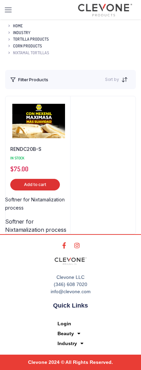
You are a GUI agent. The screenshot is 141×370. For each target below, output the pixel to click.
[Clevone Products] (105, 10)
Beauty (65, 333)
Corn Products (27, 45)
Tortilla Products (31, 39)
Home (18, 25)
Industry (67, 343)
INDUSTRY (21, 32)
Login (64, 323)
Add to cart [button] (35, 184)
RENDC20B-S (25, 149)
